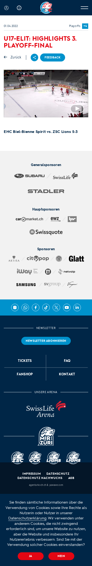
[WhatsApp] (25, 307)
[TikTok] (46, 307)
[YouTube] (67, 307)
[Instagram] (15, 307)
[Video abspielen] (46, 93)
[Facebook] (35, 307)
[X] (56, 307)
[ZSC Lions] (46, 8)
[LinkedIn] (77, 307)
